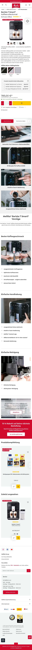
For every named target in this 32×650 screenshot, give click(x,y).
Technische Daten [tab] (20, 121)
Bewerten (5, 110)
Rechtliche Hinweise (20, 633)
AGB (4, 635)
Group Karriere (5, 559)
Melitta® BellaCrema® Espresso (13, 86)
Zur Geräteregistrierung (16, 434)
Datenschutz (19, 631)
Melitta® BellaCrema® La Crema (14, 84)
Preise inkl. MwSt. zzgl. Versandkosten (9, 97)
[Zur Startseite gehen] (16, 6)
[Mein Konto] (26, 4)
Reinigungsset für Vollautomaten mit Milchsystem (16, 474)
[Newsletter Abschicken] (29, 570)
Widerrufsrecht (6, 631)
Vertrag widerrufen (10, 592)
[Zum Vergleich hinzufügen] (14, 486)
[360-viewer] (27, 21)
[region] (16, 32)
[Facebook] (7, 549)
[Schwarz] (4, 70)
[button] (16, 269)
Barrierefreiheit (6, 629)
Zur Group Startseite (6, 557)
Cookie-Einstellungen (7, 633)
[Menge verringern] (2, 103)
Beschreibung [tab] (7, 121)
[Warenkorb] (29, 4)
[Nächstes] (30, 465)
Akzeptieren (16, 412)
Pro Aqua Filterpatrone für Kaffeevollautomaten (14, 89)
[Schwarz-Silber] (11, 70)
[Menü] (2, 4)
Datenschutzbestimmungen (12, 408)
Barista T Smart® (16, 524)
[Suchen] (6, 4)
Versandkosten (6, 627)
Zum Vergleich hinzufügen (10, 107)
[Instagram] (3, 549)
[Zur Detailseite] (18, 486)
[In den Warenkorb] (22, 103)
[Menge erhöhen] (10, 103)
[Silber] (18, 70)
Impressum (18, 629)
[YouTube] (12, 549)
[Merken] (28, 452)
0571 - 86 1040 (6, 582)
